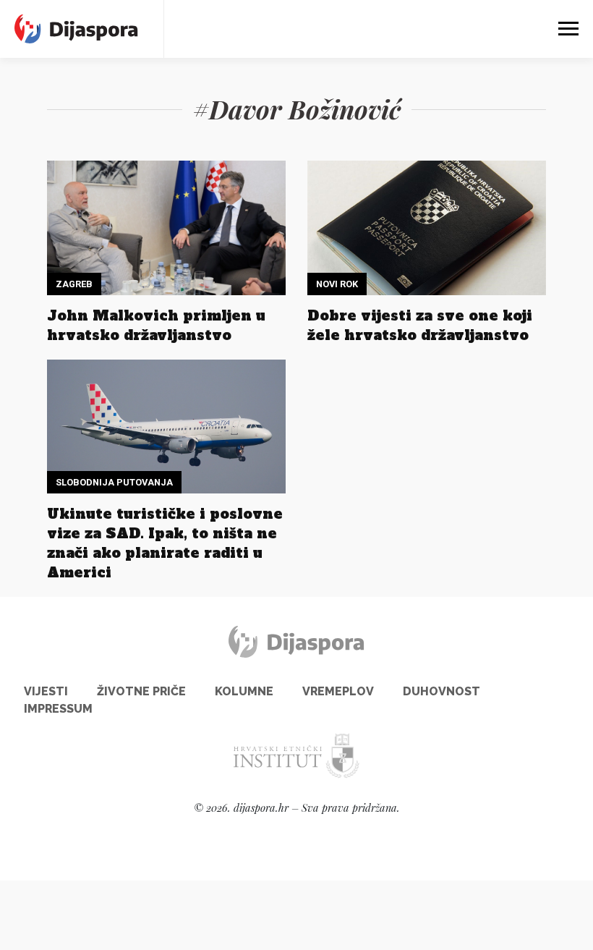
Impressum (58, 709)
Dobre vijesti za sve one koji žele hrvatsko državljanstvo (419, 325)
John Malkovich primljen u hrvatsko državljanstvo (156, 325)
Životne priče (141, 691)
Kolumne (244, 691)
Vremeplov (338, 691)
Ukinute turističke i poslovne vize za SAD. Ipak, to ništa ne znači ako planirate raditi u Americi (165, 543)
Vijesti (46, 691)
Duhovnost (441, 691)
